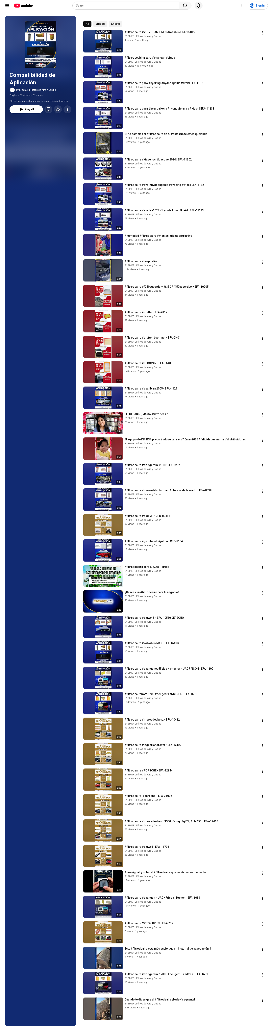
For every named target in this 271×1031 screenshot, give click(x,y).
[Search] (185, 6)
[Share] (58, 109)
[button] (40, 44)
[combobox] (127, 5)
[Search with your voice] (199, 6)
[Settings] (241, 5)
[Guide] (7, 5)
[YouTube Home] (23, 5)
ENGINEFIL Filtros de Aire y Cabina (143, 36)
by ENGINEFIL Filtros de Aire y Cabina (36, 90)
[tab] (87, 24)
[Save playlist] (48, 109)
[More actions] (67, 109)
